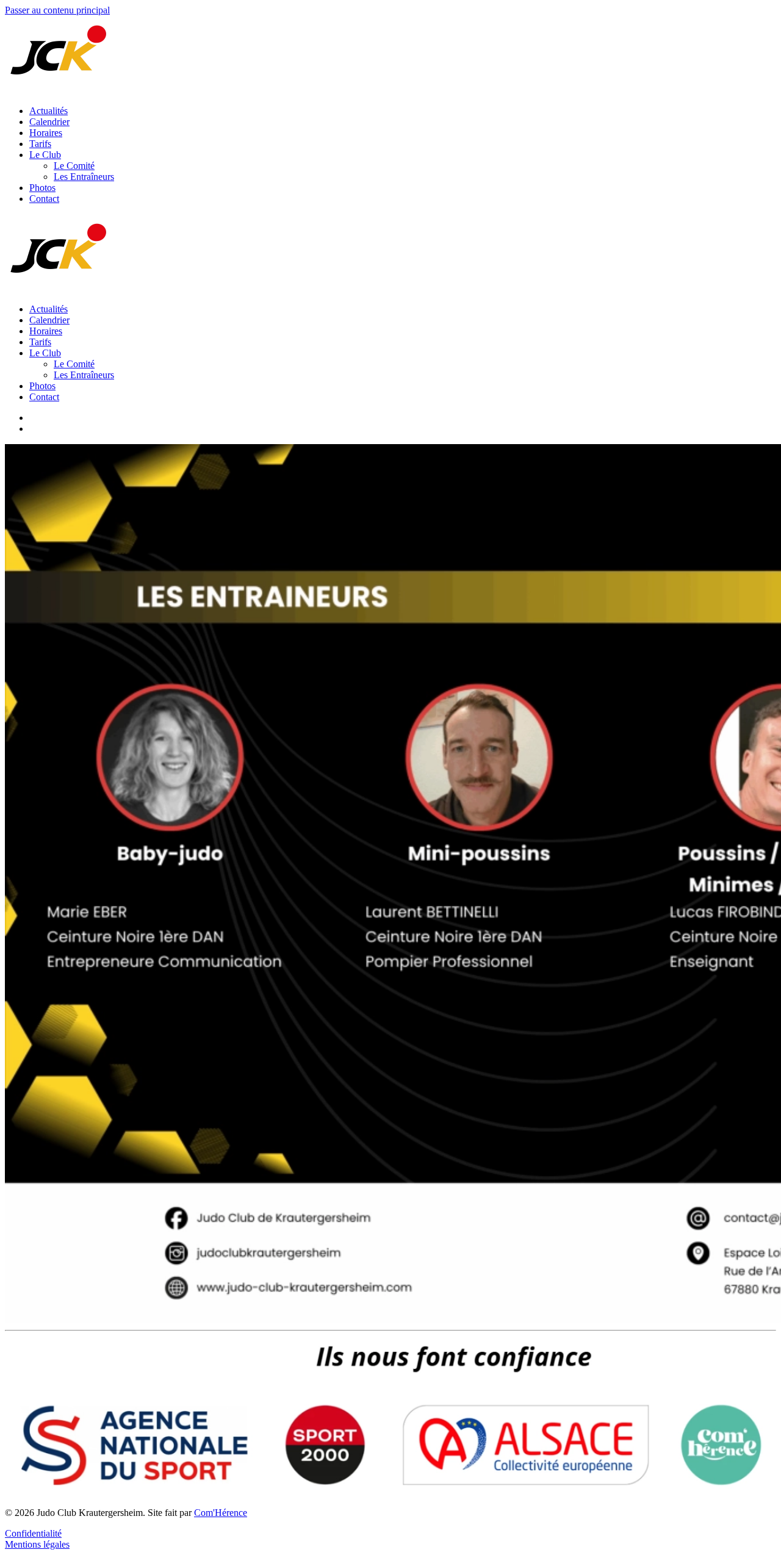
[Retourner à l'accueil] (60, 90)
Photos (42, 187)
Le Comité (74, 165)
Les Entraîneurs (84, 176)
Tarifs (40, 143)
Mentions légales (37, 1544)
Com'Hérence (220, 1512)
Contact (44, 198)
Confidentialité (33, 1533)
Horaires (45, 132)
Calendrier (49, 122)
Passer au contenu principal (57, 10)
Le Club (45, 154)
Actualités (48, 111)
